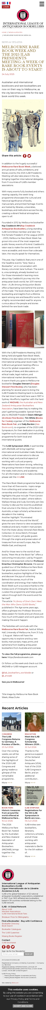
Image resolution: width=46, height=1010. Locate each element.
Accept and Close (23, 1006)
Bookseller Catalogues (11, 929)
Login (6, 7)
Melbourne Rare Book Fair (15, 629)
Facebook (24, 156)
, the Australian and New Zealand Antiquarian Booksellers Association (22, 405)
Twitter (29, 156)
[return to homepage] (23, 875)
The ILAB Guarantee (10, 933)
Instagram (8, 947)
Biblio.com (15, 983)
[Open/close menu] (41, 4)
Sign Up (29, 954)
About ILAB (7, 909)
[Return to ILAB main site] (23, 15)
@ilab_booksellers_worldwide (16, 673)
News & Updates (15, 32)
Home (4, 32)
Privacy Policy (17, 999)
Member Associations (11, 911)
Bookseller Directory (10, 924)
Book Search (7, 926)
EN (4, 3)
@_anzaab (7, 676)
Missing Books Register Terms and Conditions (20, 977)
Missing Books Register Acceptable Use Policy (20, 975)
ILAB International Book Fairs (14, 914)
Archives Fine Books (12, 418)
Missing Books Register (12, 936)
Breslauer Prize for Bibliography (15, 917)
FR (9, 3)
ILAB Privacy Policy (9, 973)
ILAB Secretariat (9, 943)
